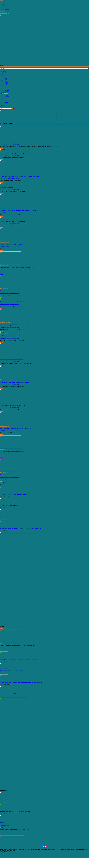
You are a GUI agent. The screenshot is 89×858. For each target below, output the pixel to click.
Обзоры (6, 99)
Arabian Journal (3, 11)
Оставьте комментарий (14, 144)
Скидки (6, 104)
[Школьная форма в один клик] (4, 797)
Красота (6, 82)
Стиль (6, 86)
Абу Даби (4, 71)
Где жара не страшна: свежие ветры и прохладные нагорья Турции (17, 267)
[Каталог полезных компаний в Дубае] (4, 514)
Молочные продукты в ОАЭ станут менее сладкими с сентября (16, 811)
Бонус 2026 (4, 105)
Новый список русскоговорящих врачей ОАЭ (12, 505)
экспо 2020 (7, 9)
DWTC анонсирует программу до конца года (12, 822)
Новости (4, 72)
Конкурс (6, 98)
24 (3, 482)
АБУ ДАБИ (4, 5)
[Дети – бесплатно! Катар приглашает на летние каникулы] (44, 419)
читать (1, 148)
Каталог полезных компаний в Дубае (10, 516)
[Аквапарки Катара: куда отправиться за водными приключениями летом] (44, 149)
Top (1, 173)
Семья (3, 97)
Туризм (3, 74)
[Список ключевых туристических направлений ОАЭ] (4, 491)
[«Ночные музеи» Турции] (44, 183)
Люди (6, 84)
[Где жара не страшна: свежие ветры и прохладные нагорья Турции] (44, 258)
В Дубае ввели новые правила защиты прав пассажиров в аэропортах (18, 474)
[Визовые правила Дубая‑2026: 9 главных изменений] (44, 315)
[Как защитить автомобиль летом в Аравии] (4, 668)
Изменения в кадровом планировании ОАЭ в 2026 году (14, 829)
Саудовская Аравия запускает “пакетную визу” (12, 244)
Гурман (3, 87)
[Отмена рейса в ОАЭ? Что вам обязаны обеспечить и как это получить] (44, 200)
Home (3, 3)
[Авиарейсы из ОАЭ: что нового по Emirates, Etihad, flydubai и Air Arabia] (44, 166)
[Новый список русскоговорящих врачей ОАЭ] (4, 502)
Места (6, 78)
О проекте (4, 4)
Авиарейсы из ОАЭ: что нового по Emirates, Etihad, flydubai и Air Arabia (19, 176)
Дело (3, 73)
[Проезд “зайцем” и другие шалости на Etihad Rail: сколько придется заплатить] (4, 679)
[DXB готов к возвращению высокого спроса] (44, 349)
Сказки (6, 102)
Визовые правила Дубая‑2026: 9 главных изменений (14, 325)
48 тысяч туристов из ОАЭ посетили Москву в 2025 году (15, 382)
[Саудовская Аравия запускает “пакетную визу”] (44, 235)
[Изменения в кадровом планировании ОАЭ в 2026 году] (1, 827)
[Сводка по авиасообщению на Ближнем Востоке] (44, 217)
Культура (7, 83)
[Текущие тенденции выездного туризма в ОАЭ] (44, 442)
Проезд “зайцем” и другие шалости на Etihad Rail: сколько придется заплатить (21, 682)
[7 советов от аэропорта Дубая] (44, 281)
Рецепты (6, 91)
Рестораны (7, 89)
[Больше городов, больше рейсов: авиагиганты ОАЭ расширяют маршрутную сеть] (44, 132)
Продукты (7, 90)
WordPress (7, 851)
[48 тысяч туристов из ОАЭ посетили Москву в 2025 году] (44, 372)
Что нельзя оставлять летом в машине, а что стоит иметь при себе (17, 645)
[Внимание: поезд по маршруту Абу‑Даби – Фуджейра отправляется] (44, 298)
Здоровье (7, 81)
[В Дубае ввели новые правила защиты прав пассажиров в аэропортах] (44, 465)
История (6, 77)
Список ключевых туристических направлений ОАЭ (14, 494)
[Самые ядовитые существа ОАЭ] (4, 691)
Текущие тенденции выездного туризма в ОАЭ (12, 451)
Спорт (6, 85)
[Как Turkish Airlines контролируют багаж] (44, 332)
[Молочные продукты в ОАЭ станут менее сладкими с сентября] (4, 808)
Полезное (4, 92)
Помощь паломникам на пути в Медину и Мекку (13, 405)
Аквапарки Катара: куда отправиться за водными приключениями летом (19, 153)
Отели (6, 79)
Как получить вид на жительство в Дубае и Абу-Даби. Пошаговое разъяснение (20, 528)
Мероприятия (5, 8)
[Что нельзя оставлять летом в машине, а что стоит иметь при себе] (10, 642)
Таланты (6, 103)
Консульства (5, 6)
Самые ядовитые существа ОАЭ (8, 693)
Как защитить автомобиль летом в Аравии (11, 670)
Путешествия (5, 93)
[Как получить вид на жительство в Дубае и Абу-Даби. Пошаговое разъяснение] (4, 525)
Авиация (7, 96)
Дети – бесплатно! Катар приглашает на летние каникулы (15, 428)
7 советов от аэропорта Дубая (8, 290)
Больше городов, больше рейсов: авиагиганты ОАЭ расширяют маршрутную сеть (22, 142)
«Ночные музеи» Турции (6, 187)
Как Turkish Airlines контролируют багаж (11, 335)
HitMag (11, 851)
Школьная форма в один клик (8, 799)
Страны (6, 95)
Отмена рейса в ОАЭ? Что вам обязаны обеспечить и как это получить (18, 210)
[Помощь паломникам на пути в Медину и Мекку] (44, 395)
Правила (6, 94)
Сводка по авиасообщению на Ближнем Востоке (12, 221)
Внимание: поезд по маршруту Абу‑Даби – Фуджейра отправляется (17, 301)
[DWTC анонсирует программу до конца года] (4, 820)
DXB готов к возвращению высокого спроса (11, 359)
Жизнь (3, 80)
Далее (5, 482)
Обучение (7, 100)
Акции (6, 75)
